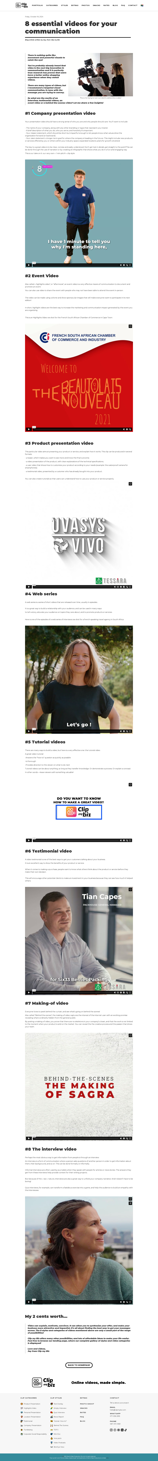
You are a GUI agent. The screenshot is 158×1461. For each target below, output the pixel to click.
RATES (107, 5)
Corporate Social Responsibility (35, 1434)
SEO (107, 1458)
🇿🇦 (142, 5)
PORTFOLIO (37, 5)
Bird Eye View (59, 1447)
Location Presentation (32, 1417)
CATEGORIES (52, 5)
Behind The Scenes (61, 1425)
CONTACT (132, 5)
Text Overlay (58, 1404)
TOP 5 (56, 1430)
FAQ (123, 5)
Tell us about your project (119, 1403)
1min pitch (57, 1438)
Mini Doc (57, 1434)
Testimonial (28, 1421)
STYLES (64, 5)
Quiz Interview (59, 1412)
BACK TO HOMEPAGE (79, 1365)
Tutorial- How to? (60, 1421)
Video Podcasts (59, 1443)
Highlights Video (30, 1408)
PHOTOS (86, 5)
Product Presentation (32, 1404)
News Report (59, 1417)
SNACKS (96, 5)
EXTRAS (74, 5)
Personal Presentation (32, 1412)
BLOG (115, 5)
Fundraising (28, 1430)
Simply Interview (60, 1408)
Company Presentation (32, 1425)
